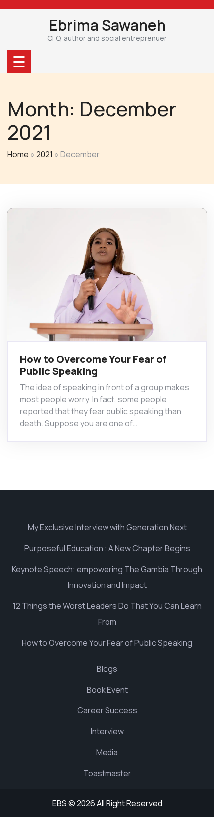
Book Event (107, 689)
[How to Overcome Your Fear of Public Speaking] (107, 273)
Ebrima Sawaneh (107, 25)
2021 (44, 154)
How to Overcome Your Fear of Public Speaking (93, 365)
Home (18, 154)
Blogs (107, 668)
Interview (107, 731)
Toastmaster (107, 773)
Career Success (107, 710)
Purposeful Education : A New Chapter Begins (107, 548)
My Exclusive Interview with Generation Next (107, 527)
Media (107, 752)
